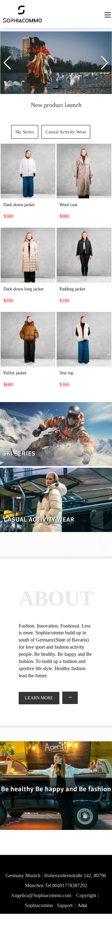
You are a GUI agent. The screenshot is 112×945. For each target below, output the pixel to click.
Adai (82, 905)
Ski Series (24, 131)
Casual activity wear (65, 131)
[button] (56, 88)
